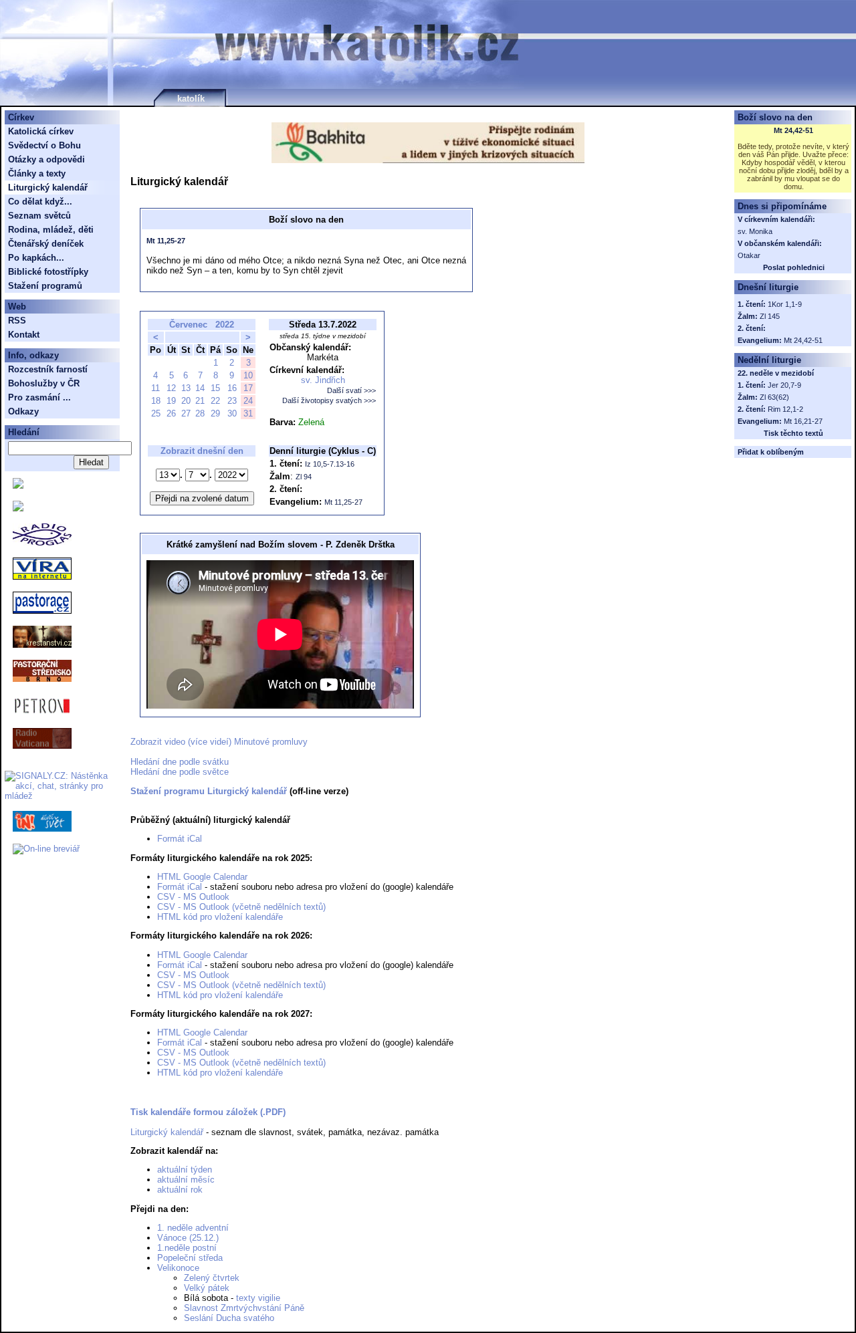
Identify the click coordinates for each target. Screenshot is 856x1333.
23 (232, 401)
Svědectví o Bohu (44, 145)
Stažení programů (45, 286)
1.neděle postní (187, 1248)
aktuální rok (180, 1190)
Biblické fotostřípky (48, 272)
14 (200, 388)
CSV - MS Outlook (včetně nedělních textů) (241, 907)
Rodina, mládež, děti (51, 230)
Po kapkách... (36, 258)
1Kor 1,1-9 (785, 304)
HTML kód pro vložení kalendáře (220, 917)
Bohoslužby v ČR (44, 383)
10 (248, 375)
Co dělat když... (40, 202)
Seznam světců (39, 216)
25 (155, 413)
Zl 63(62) (774, 397)
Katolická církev (41, 131)
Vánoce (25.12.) (188, 1238)
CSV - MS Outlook (193, 897)
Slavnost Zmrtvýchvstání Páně (244, 1308)
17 (248, 388)
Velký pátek (206, 1288)
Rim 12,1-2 (785, 409)
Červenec (188, 325)
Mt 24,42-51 (793, 130)
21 (200, 401)
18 (155, 401)
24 (248, 401)
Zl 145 (770, 316)
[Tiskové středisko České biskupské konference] (18, 508)
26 (171, 413)
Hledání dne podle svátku (179, 762)
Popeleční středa (190, 1258)
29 (215, 413)
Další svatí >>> (351, 390)
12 (171, 388)
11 (155, 388)
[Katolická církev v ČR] (18, 486)
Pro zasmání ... (39, 397)
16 (232, 388)
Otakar (749, 255)
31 (248, 413)
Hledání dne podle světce (179, 772)
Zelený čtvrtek (211, 1278)
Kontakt (23, 335)
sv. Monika (755, 231)
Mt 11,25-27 (165, 241)
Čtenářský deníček (46, 244)
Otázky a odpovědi (46, 159)
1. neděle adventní (193, 1228)
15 (215, 388)
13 (186, 388)
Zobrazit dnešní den (201, 451)
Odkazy (23, 411)
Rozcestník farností (48, 369)
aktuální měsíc (186, 1180)
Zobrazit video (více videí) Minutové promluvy (219, 742)
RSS (17, 321)
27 (186, 413)
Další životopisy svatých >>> (329, 400)
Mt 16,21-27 (803, 421)
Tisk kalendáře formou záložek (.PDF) (208, 1112)
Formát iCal (179, 839)
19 (171, 401)
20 (186, 401)
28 (200, 413)
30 (232, 413)
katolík (191, 99)
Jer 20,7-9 (784, 385)
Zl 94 (304, 477)
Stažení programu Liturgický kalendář (208, 791)
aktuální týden (184, 1170)
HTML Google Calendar (202, 877)
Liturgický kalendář (166, 1132)
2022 (224, 325)
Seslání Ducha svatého (229, 1318)
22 (215, 401)
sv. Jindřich (323, 380)
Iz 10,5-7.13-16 (329, 464)
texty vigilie (258, 1298)
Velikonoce (178, 1268)
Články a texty (37, 173)
